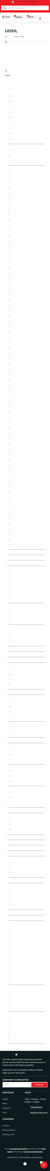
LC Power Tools (19, 358)
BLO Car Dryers (18, 246)
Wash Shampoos (19, 980)
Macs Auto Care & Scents (23, 363)
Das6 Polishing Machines (23, 278)
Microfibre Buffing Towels (24, 792)
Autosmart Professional (23, 219)
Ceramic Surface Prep (22, 588)
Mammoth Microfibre (21, 369)
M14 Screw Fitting (19, 776)
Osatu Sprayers (18, 427)
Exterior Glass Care (21, 728)
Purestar (15, 459)
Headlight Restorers (21, 674)
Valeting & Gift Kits (16, 918)
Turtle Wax (16, 523)
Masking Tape (17, 118)
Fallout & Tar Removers (19, 692)
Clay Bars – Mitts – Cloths (20, 606)
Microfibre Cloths (16, 789)
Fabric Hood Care (20, 631)
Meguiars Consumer (21, 385)
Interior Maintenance (18, 746)
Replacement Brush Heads (24, 711)
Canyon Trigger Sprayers (23, 251)
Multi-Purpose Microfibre (24, 803)
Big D (13, 230)
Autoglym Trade (19, 889)
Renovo (15, 470)
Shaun (10, 36)
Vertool (15, 534)
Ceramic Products (16, 568)
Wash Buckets (18, 969)
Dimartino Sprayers (21, 283)
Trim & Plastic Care (20, 684)
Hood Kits (16, 636)
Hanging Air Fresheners (23, 150)
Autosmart (16, 214)
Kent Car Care (18, 337)
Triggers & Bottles (20, 139)
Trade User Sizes (15, 886)
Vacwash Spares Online (19, 1149)
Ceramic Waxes (18, 598)
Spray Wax (16, 1007)
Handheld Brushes (20, 701)
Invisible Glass (18, 326)
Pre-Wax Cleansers (20, 819)
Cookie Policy (37, 1157)
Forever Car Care (20, 299)
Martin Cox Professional (23, 374)
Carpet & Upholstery (21, 749)
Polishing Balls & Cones (23, 129)
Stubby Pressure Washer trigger (27, 959)
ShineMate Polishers (21, 486)
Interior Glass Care (20, 733)
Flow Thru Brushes (17, 697)
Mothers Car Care (20, 401)
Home (5, 1099)
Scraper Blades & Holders (24, 134)
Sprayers (12, 859)
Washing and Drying (17, 923)
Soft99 (14, 497)
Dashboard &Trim (20, 754)
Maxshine (15, 379)
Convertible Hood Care (19, 627)
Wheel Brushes (18, 1034)
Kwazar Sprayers (19, 347)
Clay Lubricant (18, 615)
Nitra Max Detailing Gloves (24, 422)
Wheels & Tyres (15, 1014)
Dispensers (16, 107)
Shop (5, 1103)
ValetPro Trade (18, 905)
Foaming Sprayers (20, 862)
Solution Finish (18, 502)
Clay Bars (16, 609)
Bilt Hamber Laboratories (24, 235)
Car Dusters (13, 557)
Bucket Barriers (19, 927)
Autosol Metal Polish (22, 225)
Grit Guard (16, 310)
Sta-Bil (14, 513)
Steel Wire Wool (15, 880)
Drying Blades (18, 932)
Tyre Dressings (18, 1023)
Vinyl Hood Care (19, 641)
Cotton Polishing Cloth (19, 649)
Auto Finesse (17, 198)
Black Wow (17, 241)
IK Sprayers (16, 321)
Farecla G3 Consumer (21, 294)
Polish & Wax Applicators (23, 123)
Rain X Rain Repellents (22, 465)
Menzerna (16, 390)
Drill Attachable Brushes (24, 113)
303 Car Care (17, 171)
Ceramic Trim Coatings (22, 593)
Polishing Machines (17, 842)
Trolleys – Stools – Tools (20, 912)
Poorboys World (20, 443)
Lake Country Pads (20, 353)
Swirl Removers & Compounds (26, 830)
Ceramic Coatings (16, 563)
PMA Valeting (17, 438)
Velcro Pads (17, 781)
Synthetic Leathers (20, 964)
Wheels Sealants (19, 1039)
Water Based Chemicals (22, 873)
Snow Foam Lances (20, 948)
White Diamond (18, 545)
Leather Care (17, 760)
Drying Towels (18, 937)
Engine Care (17, 668)
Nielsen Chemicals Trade (23, 900)
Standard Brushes (20, 717)
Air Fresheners (14, 147)
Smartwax (16, 491)
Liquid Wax (16, 991)
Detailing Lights (19, 102)
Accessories (13, 85)
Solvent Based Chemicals (23, 868)
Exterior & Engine (16, 665)
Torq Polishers (18, 518)
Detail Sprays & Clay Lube (20, 654)
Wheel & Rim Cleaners (21, 1028)
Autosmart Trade (19, 894)
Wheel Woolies (18, 539)
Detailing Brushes (20, 97)
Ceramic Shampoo (20, 577)
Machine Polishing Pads (19, 767)
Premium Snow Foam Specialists (27, 454)
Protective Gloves (16, 848)
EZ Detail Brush (18, 289)
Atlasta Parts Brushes (22, 187)
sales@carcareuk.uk (38, 1112)
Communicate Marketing (33, 1152)
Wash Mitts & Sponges (22, 975)
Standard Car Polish (21, 824)
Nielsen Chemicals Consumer (25, 411)
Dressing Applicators (22, 1018)
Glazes (10, 740)
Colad (14, 267)
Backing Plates (18, 771)
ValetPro (15, 529)
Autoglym (16, 203)
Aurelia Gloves (18, 193)
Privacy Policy (9, 1130)
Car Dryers (13, 552)
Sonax (14, 507)
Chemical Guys (18, 262)
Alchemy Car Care (20, 177)
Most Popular (14, 810)
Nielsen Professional (21, 417)
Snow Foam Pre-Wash (22, 953)
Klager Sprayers (19, 342)
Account (6, 1108)
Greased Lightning (20, 305)
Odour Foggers (19, 155)
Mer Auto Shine (18, 395)
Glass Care (12, 724)
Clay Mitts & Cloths (20, 620)
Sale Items (12, 853)
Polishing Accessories (18, 837)
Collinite (15, 273)
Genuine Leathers (19, 943)
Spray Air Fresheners (21, 161)
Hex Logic (15, 315)
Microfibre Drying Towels (24, 797)
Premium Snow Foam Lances (25, 449)
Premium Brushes (19, 706)
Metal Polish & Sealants (23, 679)
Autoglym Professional (23, 209)
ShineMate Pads (18, 481)
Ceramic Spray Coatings (23, 582)
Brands (11, 168)
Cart (4, 1112)
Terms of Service (25, 1157)
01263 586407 (36, 1107)
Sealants (15, 1001)
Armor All (16, 182)
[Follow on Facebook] (25, 1163)
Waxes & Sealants (16, 987)
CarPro (14, 257)
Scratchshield (18, 475)
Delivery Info (8, 1134)
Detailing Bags (14, 660)
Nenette (15, 406)
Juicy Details (17, 331)
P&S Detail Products (21, 433)
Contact (6, 1126)
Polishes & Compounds (18, 816)
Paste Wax (16, 996)
